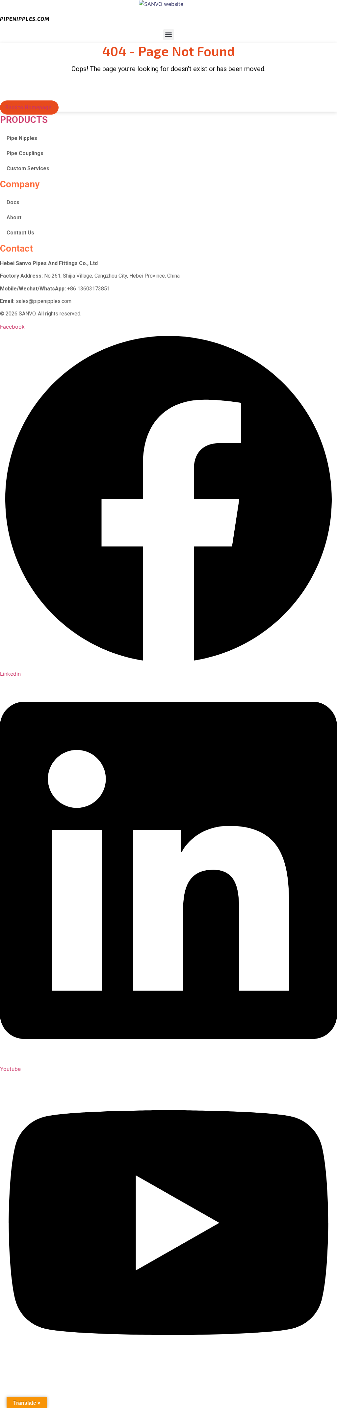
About (14, 217)
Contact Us (20, 233)
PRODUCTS (24, 119)
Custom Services (28, 168)
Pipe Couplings (25, 153)
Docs (13, 202)
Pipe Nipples (22, 138)
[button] (168, 34)
